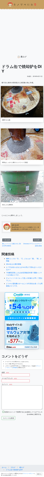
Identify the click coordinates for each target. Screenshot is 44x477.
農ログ (24, 56)
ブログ (13, 467)
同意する (39, 474)
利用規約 (15, 367)
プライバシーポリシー (28, 473)
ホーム (4, 467)
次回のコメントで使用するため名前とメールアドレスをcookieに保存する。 (23, 413)
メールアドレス (10, 378)
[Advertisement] (22, 30)
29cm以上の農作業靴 (13, 264)
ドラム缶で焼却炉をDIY (14, 470)
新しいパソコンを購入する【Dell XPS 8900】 (11, 245)
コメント (7, 384)
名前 (6, 372)
